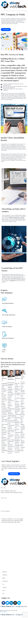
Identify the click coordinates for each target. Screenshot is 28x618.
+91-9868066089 (5, 504)
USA (3, 593)
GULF (3, 590)
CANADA (4, 587)
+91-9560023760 (5, 501)
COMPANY (4, 575)
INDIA (3, 578)
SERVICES (4, 571)
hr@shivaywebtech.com (7, 514)
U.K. (3, 584)
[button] (14, 10)
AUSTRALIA (5, 581)
